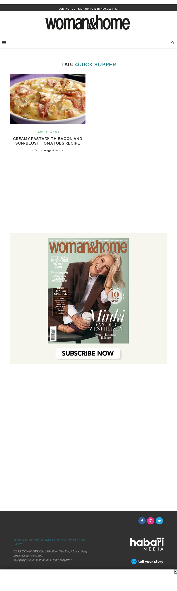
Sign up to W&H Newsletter (98, 9)
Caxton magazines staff (50, 150)
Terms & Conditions (26, 540)
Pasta (39, 132)
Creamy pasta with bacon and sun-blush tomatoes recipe (47, 140)
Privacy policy (65, 540)
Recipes (54, 132)
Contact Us (48, 540)
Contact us (66, 9)
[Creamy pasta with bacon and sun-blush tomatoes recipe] (47, 99)
